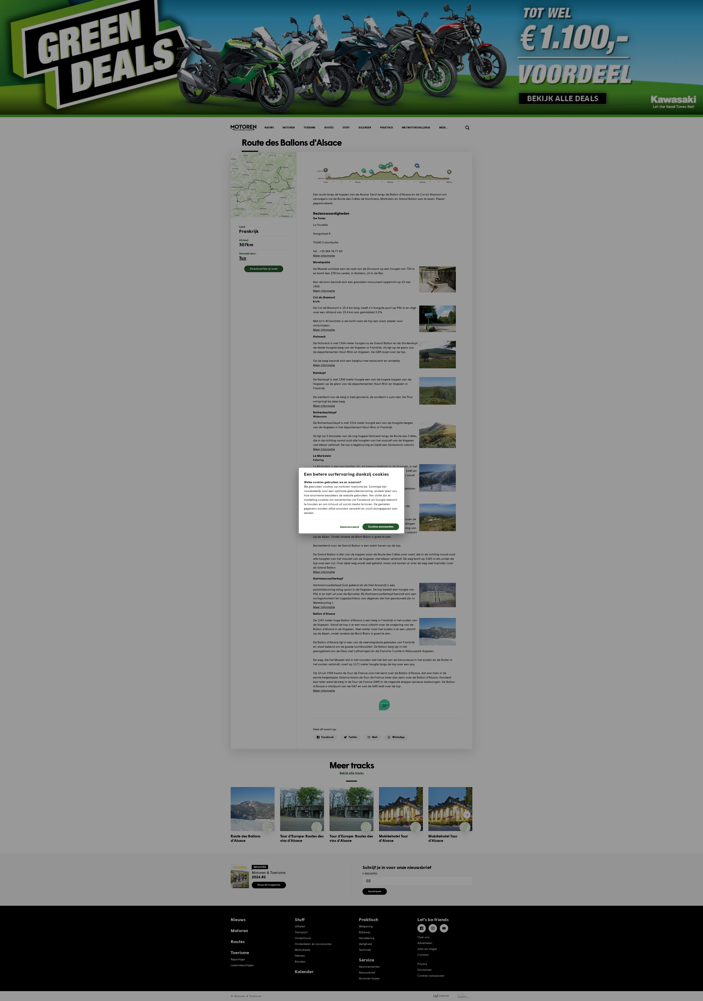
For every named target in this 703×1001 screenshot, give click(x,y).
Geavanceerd (349, 526)
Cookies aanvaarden (380, 526)
